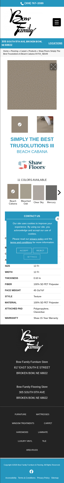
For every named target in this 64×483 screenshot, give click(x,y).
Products (32, 51)
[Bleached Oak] (25, 191)
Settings (32, 257)
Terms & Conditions (26, 478)
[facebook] (31, 472)
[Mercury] (51, 192)
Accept (24, 250)
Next (59, 122)
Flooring (14, 51)
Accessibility (10, 478)
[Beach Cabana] (13, 191)
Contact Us (32, 216)
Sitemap (55, 478)
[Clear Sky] (38, 192)
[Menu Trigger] (57, 22)
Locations (55, 43)
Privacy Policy (43, 478)
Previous (5, 122)
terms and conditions (21, 242)
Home (6, 51)
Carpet (23, 51)
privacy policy (37, 239)
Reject (40, 250)
